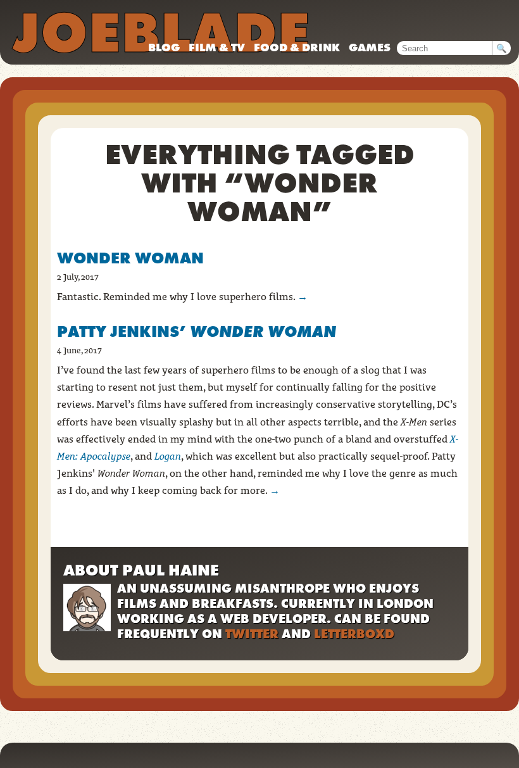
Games (370, 47)
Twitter (251, 634)
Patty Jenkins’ (196, 331)
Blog (164, 47)
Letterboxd (354, 634)
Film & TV (217, 47)
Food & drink (297, 47)
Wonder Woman (130, 258)
